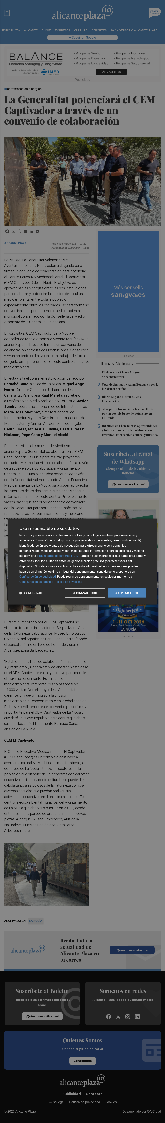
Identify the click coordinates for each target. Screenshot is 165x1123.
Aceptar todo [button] (127, 593)
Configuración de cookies (36, 582)
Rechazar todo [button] (84, 593)
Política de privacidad (68, 582)
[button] (30, 593)
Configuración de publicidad (37, 576)
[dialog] (82, 562)
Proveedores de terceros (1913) (58, 556)
